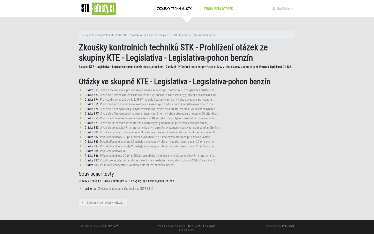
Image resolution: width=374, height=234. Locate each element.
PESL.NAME (288, 225)
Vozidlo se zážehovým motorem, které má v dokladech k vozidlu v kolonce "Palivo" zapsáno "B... (158, 160)
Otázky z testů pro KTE (160, 35)
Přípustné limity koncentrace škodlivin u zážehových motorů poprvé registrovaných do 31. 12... (157, 104)
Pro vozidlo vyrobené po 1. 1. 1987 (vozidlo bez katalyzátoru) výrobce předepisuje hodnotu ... (157, 99)
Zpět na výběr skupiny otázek (105, 202)
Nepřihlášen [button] (284, 8)
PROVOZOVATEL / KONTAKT (202, 225)
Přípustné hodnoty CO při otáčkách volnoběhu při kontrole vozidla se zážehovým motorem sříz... (158, 156)
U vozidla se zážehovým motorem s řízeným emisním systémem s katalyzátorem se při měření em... (161, 127)
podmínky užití (187, 229)
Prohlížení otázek (219, 9)
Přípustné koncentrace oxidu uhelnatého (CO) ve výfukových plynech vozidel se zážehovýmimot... (159, 118)
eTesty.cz (86, 35)
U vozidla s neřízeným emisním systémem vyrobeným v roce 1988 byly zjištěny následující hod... (158, 95)
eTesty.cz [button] (110, 225)
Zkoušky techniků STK (174, 9)
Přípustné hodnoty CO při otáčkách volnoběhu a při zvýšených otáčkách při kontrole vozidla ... (156, 137)
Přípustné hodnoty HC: (113, 151)
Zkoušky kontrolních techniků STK (110, 35)
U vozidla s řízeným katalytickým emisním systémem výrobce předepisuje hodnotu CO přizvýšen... (159, 113)
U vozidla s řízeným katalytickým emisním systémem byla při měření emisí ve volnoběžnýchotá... (158, 109)
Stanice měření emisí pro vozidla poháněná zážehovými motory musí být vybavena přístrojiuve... (158, 90)
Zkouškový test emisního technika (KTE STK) (125, 189)
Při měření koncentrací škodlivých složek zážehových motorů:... (138, 165)
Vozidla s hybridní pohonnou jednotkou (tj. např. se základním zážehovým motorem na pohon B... (158, 132)
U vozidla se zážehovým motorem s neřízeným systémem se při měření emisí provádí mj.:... (155, 123)
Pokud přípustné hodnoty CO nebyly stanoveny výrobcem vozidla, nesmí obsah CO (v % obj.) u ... (158, 142)
